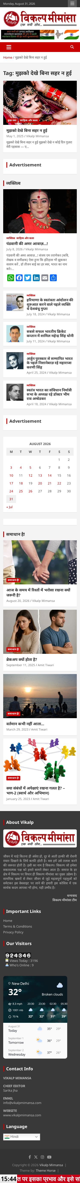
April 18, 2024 (36, 404)
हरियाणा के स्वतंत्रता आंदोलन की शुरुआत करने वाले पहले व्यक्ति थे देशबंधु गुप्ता (50, 304)
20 (40, 483)
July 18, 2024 (36, 314)
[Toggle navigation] (9, 47)
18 (21, 483)
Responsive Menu (72, 3)
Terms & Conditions (17, 926)
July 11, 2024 (36, 341)
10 (11, 475)
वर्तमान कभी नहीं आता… (25, 723)
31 (11, 499)
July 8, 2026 (14, 249)
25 (21, 491)
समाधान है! (15, 534)
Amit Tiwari (46, 665)
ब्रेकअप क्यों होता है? (21, 659)
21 (50, 483)
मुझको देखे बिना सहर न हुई (26, 130)
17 (11, 483)
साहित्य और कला (29, 120)
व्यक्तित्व (13, 183)
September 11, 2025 (20, 665)
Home (7, 920)
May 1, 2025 (14, 136)
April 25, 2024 (36, 372)
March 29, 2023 (17, 729)
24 (11, 491)
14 (50, 475)
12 (30, 475)
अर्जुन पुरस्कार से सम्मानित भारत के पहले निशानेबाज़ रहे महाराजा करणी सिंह (50, 363)
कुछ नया (12, 120)
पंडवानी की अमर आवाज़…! (27, 243)
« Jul (9, 507)
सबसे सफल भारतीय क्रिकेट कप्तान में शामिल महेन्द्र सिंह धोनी (50, 333)
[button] (14, 1010)
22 (59, 483)
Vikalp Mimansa (37, 136)
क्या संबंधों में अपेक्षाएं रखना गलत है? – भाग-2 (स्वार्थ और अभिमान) (35, 790)
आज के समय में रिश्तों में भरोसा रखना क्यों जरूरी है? (38, 592)
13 (40, 475)
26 (30, 491)
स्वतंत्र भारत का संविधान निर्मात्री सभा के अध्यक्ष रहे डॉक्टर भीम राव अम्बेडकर (49, 394)
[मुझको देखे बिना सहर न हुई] (40, 103)
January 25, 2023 (18, 799)
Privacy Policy (13, 932)
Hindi (14, 1136)
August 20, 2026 (17, 601)
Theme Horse (45, 1170)
